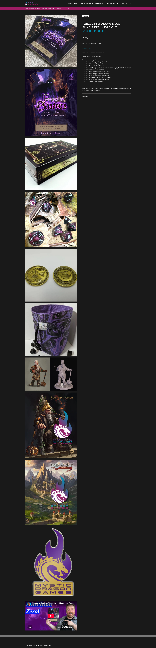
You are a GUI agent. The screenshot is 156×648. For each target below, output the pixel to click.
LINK (98, 90)
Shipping (87, 38)
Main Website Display (34, 8)
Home (26, 8)
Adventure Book (96, 43)
